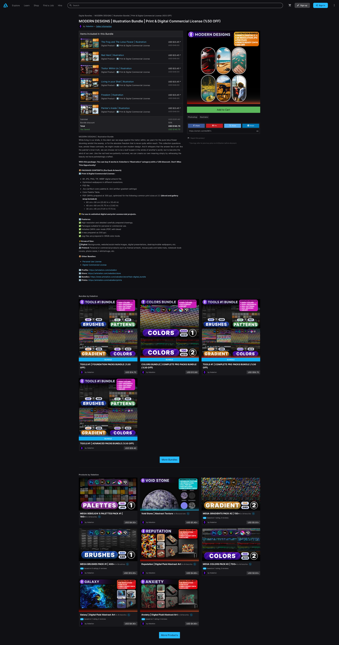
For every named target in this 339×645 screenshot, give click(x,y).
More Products (169, 635)
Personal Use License (91, 261)
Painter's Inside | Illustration (115, 108)
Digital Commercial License (94, 265)
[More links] (334, 5)
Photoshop (192, 117)
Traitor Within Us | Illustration (116, 68)
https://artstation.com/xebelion (103, 270)
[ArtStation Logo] (5, 5)
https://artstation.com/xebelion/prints (105, 280)
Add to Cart (223, 109)
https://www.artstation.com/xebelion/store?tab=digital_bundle (118, 277)
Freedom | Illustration (112, 95)
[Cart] (289, 5)
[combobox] (175, 5)
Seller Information (104, 26)
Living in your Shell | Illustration (117, 81)
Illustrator (204, 117)
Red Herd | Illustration (112, 55)
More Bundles (169, 459)
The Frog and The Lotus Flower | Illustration (123, 42)
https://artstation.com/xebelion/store (104, 273)
